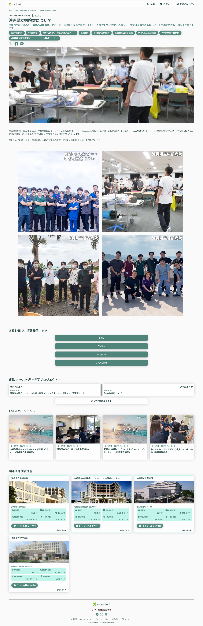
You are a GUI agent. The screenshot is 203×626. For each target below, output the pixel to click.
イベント (167, 4)
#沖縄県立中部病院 (170, 33)
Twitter (101, 346)
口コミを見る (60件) (88, 526)
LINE (101, 338)
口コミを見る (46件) (151, 526)
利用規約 (115, 619)
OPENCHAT (101, 362)
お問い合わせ (125, 619)
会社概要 (74, 619)
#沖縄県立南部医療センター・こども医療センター (34, 38)
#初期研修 (32, 33)
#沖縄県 (84, 33)
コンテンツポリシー (86, 619)
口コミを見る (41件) (26, 585)
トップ (11, 10)
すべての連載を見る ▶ (101, 401)
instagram (101, 354)
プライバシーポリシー (102, 619)
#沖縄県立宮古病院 (147, 33)
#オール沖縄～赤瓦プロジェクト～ (59, 33)
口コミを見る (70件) (26, 526)
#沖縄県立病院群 (102, 33)
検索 (153, 4)
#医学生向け (16, 33)
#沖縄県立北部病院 (124, 33)
